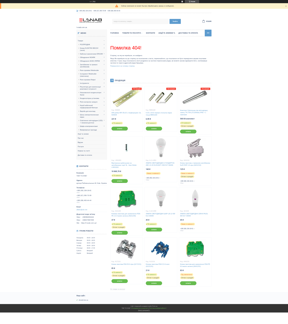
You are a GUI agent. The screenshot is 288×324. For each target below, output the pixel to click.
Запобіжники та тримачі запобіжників (88, 66)
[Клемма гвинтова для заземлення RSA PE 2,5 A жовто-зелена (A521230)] (126, 198)
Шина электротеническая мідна (89, 116)
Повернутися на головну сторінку (122, 66)
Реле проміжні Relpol (87, 80)
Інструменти (84, 83)
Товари (80, 41)
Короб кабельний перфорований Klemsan (89, 106)
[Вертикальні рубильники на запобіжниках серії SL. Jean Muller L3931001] (126, 148)
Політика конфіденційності (157, 308)
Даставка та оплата (85, 155)
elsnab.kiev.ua (83, 300)
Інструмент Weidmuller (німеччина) (88, 75)
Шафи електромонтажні (89, 126)
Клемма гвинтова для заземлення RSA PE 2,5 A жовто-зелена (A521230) (125, 215)
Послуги (81, 146)
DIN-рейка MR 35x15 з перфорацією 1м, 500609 (126, 114)
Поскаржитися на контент (140, 308)
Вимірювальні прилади (88, 130)
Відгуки (80, 142)
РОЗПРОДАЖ (85, 44)
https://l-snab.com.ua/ (89, 223)
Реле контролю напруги (88, 102)
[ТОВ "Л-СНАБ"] (94, 19)
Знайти (175, 21)
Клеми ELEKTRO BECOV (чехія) (89, 49)
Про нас (81, 138)
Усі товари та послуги (117, 289)
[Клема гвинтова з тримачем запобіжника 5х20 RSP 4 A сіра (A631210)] (195, 148)
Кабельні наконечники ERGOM (91, 54)
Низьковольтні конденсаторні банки (90, 94)
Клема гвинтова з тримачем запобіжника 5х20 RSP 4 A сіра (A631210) (195, 164)
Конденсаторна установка (89, 98)
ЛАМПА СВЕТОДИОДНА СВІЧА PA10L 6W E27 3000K (194, 215)
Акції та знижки (83, 134)
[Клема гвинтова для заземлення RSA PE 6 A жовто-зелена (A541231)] (195, 249)
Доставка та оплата (188, 33)
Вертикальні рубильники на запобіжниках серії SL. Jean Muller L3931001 (124, 165)
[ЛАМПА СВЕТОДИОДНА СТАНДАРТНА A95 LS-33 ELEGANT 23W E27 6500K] (161, 148)
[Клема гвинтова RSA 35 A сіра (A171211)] (126, 249)
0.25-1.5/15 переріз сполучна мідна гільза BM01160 (159, 114)
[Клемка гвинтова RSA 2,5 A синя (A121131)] (161, 249)
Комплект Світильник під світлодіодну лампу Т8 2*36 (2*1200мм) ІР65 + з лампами (194, 112)
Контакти (150, 33)
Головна (114, 33)
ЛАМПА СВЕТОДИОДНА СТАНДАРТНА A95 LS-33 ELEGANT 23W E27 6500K (160, 164)
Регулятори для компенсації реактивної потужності (90, 88)
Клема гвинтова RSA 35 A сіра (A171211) (126, 264)
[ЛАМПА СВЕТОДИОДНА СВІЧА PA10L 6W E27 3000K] (195, 198)
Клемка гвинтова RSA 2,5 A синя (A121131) (157, 265)
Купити (119, 128)
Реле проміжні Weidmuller (89, 70)
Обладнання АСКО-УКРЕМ (90, 61)
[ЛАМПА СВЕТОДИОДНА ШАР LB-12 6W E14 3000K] (161, 198)
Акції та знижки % (166, 33)
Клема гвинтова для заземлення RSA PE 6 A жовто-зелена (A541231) (195, 265)
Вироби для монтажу (87, 111)
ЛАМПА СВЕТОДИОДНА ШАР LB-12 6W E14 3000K (160, 215)
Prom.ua (154, 306)
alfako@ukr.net (81, 210)
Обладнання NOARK (87, 57)
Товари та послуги (131, 33)
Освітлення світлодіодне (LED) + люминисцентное (91, 122)
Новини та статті (84, 151)
